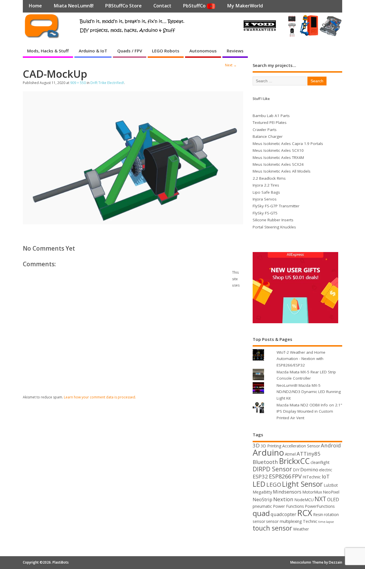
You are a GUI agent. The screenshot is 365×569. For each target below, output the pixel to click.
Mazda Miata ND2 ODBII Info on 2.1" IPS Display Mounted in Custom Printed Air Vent (309, 411)
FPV (297, 476)
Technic (310, 521)
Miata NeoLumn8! (74, 6)
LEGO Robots (165, 51)
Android (331, 445)
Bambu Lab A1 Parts (271, 115)
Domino (309, 469)
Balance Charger (268, 136)
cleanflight (320, 462)
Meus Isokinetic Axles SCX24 (278, 164)
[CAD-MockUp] (133, 223)
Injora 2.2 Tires (266, 185)
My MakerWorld (245, 6)
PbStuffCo (195, 6)
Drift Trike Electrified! (107, 82)
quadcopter (283, 514)
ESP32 (260, 476)
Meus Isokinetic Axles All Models (282, 171)
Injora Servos (265, 199)
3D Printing (271, 446)
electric (325, 469)
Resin (318, 514)
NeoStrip (262, 499)
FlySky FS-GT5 (265, 213)
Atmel (290, 454)
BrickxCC (294, 461)
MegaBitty (262, 492)
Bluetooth (265, 461)
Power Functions (288, 506)
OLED (333, 499)
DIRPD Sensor (272, 469)
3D (256, 445)
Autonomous (203, 51)
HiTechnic (312, 477)
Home (35, 6)
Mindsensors (287, 491)
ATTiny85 (309, 453)
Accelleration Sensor (301, 446)
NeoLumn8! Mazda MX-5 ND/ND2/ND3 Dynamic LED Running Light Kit (309, 392)
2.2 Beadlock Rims (269, 178)
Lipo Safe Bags (266, 192)
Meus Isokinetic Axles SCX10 (278, 150)
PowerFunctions (320, 506)
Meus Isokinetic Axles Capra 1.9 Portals (288, 143)
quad (261, 513)
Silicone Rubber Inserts (273, 219)
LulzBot (331, 485)
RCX (304, 512)
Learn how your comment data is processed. (100, 397)
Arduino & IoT (93, 51)
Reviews (235, 51)
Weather (301, 529)
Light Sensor (302, 484)
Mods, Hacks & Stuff (48, 51)
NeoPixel (331, 492)
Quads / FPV (129, 51)
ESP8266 (280, 476)
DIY (296, 469)
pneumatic (262, 506)
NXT (320, 499)
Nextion (283, 499)
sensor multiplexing (284, 521)
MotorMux (312, 492)
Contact (162, 6)
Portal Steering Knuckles (274, 227)
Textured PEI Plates (270, 122)
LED (259, 484)
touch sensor (272, 528)
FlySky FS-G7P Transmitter (276, 205)
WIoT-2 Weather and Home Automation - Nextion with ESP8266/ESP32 (301, 359)
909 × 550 (78, 82)
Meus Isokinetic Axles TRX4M (278, 157)
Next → (231, 65)
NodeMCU (304, 499)
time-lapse (326, 522)
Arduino (268, 452)
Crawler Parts (265, 129)
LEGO (273, 484)
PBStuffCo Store (123, 6)
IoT (326, 476)
